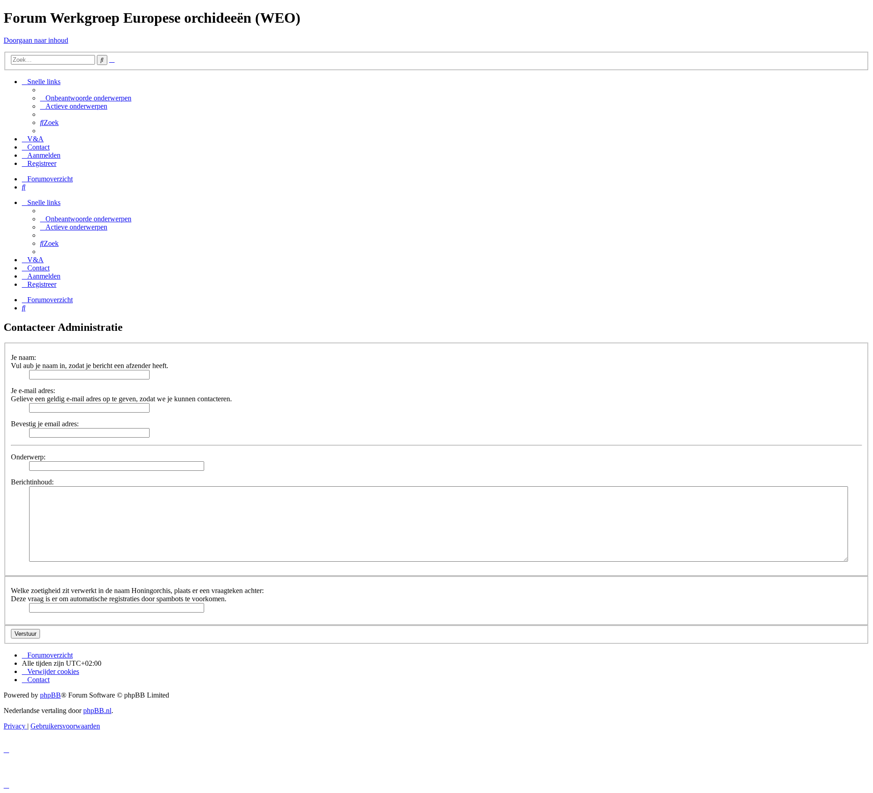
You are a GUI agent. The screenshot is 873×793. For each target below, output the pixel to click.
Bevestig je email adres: (45, 424)
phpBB (50, 695)
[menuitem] (85, 98)
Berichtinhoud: (32, 482)
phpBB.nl (97, 710)
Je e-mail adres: (33, 390)
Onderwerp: (28, 457)
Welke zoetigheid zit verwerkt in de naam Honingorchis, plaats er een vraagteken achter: (137, 590)
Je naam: (23, 357)
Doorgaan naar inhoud (36, 40)
